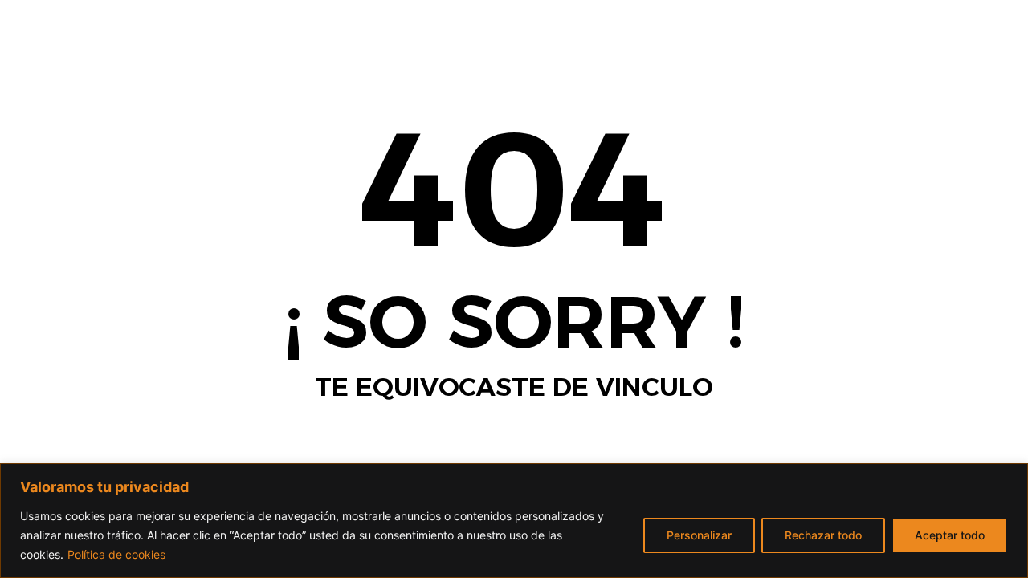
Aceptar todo (950, 535)
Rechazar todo (823, 535)
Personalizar (699, 535)
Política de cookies (116, 554)
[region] (514, 520)
